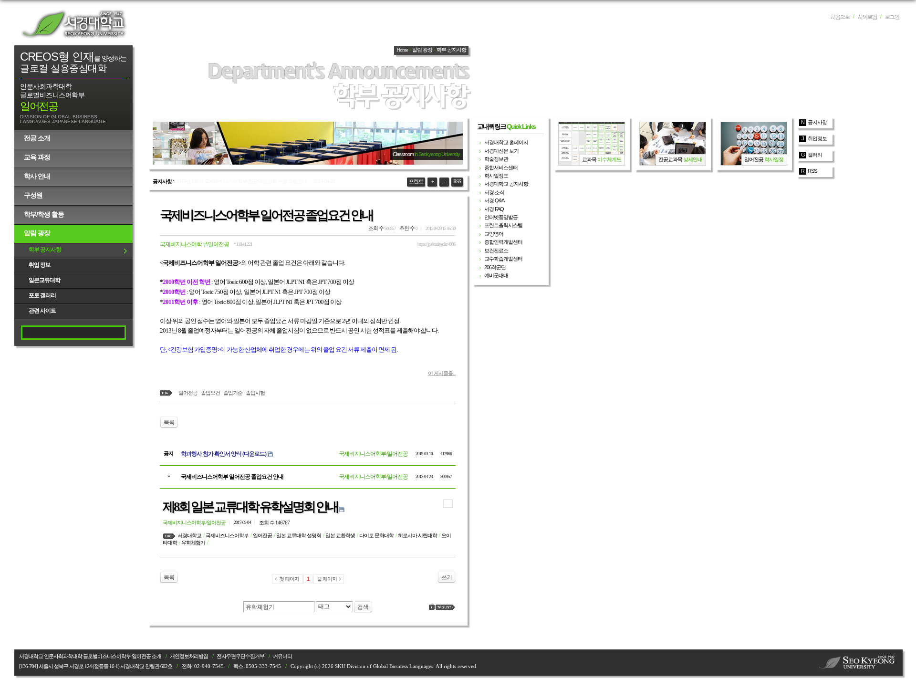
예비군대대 (496, 275)
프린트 (416, 181)
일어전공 (188, 393)
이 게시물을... (442, 373)
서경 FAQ (494, 209)
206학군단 (495, 267)
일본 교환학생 (340, 535)
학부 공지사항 (45, 249)
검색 (363, 607)
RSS (457, 181)
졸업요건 (210, 393)
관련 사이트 (42, 310)
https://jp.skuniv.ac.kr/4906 (436, 244)
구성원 (33, 195)
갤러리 (815, 154)
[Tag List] (446, 607)
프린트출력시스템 (503, 225)
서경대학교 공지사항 (506, 184)
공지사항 (817, 122)
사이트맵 (866, 16)
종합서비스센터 (501, 167)
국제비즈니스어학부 (227, 535)
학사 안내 (37, 176)
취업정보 (817, 138)
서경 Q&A (494, 200)
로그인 (892, 16)
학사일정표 (496, 175)
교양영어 (493, 234)
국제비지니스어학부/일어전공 (194, 244)
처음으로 (839, 16)
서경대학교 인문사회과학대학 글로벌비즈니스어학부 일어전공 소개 (90, 656)
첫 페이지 (289, 579)
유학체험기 (193, 542)
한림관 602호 (158, 666)
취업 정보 (40, 264)
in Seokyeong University (437, 154)
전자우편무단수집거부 (240, 656)
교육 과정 (37, 157)
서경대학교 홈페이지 (506, 142)
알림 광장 (37, 233)
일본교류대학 (44, 280)
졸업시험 (255, 393)
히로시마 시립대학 (417, 535)
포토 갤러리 (42, 295)
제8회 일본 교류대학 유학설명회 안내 (250, 507)
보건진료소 (496, 250)
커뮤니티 (282, 656)
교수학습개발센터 (503, 258)
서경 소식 (494, 192)
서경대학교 (74, 24)
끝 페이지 (327, 579)
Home (402, 49)
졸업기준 (232, 393)
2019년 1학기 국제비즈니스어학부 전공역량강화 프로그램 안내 (241, 181)
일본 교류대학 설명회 (298, 535)
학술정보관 (496, 159)
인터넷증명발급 (501, 217)
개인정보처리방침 (189, 656)
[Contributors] (432, 607)
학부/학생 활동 (44, 214)
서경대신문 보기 (501, 151)
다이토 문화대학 (376, 535)
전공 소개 (37, 138)
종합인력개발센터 (503, 242)
